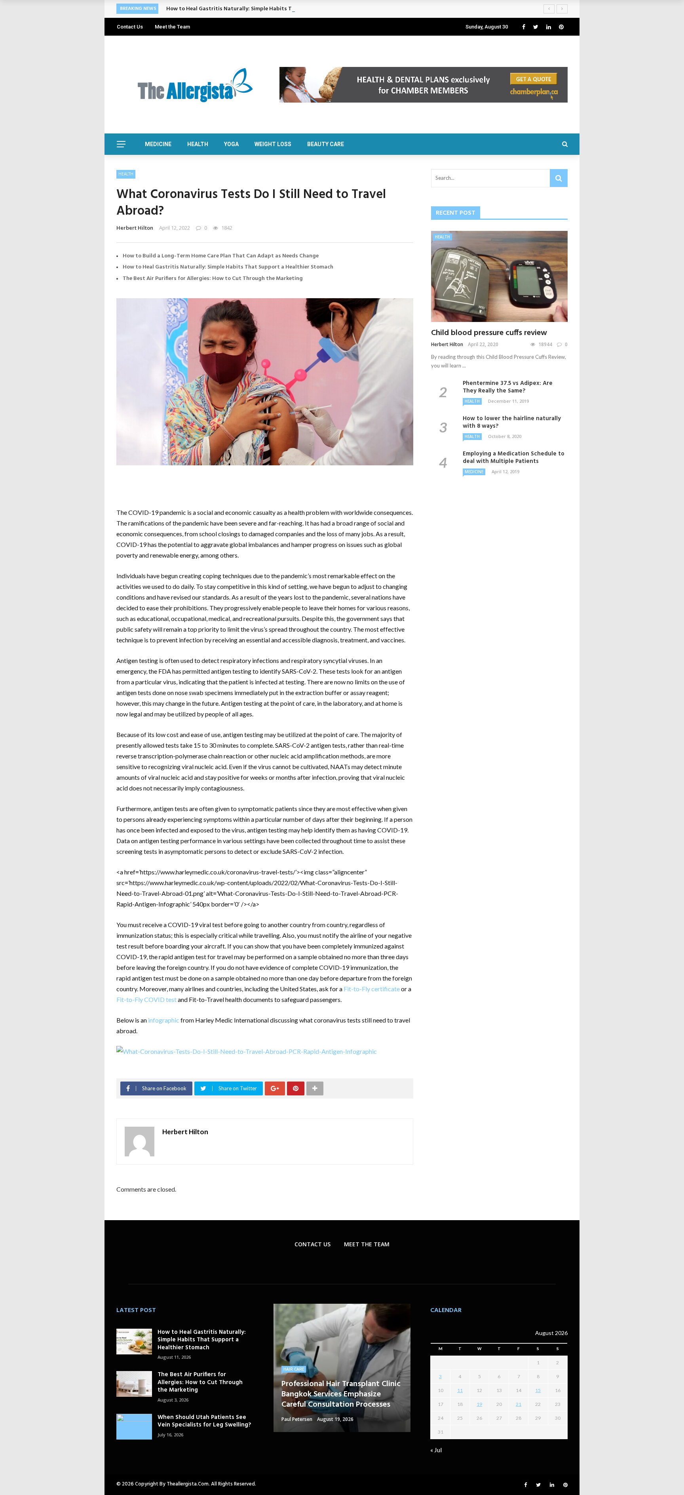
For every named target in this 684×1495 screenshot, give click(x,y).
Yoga (231, 144)
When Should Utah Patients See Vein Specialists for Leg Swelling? (204, 1421)
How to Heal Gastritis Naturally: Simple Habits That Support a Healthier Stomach (271, 8)
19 (479, 1404)
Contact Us (130, 27)
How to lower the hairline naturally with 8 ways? (512, 422)
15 (538, 1390)
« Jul (436, 1449)
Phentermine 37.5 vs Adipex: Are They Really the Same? (508, 387)
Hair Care (293, 1369)
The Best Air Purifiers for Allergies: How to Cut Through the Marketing (213, 278)
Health (197, 144)
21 (518, 1404)
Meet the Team (172, 27)
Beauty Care (325, 144)
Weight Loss (273, 144)
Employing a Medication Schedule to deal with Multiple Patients (513, 458)
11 (460, 1390)
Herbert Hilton (134, 227)
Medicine (158, 144)
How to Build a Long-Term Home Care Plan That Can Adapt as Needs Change (221, 256)
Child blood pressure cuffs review (489, 333)
